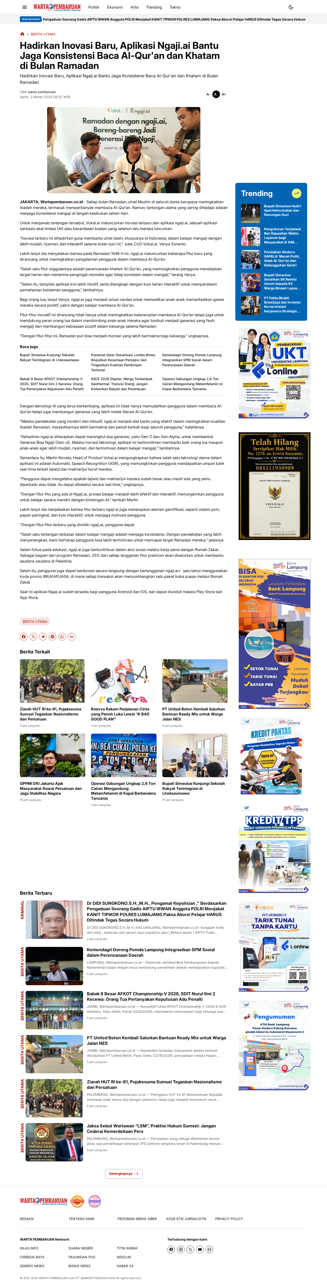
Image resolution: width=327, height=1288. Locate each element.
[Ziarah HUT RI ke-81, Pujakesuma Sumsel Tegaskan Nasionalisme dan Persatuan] (52, 681)
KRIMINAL (22, 909)
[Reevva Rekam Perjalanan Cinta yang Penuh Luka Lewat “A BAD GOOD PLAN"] (123, 681)
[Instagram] (181, 1249)
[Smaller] (208, 94)
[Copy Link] (71, 637)
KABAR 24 (125, 1266)
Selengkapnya (120, 1173)
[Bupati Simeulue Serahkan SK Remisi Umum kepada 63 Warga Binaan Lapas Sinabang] (250, 282)
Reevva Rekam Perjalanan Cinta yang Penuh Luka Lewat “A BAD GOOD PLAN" (120, 714)
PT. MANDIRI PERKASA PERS (95, 1278)
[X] (33, 637)
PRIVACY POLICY (229, 1219)
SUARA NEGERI (80, 1248)
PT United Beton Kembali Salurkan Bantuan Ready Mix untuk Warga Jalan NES (193, 714)
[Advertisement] (124, 848)
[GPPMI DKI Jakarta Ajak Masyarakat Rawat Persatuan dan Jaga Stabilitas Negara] (52, 755)
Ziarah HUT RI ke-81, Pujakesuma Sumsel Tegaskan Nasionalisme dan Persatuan (50, 714)
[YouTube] (200, 1249)
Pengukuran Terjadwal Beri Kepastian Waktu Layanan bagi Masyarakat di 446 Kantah (282, 235)
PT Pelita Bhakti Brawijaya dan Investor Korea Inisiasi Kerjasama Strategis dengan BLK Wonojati (282, 304)
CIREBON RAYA (32, 1257)
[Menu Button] (24, 7)
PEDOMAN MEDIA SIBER (137, 1219)
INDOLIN (124, 1257)
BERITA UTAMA (35, 621)
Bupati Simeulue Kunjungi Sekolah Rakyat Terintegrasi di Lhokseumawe (49, 357)
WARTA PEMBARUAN (53, 1278)
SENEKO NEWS (32, 1266)
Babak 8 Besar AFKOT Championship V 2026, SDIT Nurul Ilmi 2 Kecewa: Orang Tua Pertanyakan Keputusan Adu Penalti (52, 384)
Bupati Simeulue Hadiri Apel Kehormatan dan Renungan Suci (282, 210)
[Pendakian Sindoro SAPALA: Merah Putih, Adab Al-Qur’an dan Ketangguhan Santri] (250, 259)
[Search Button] (302, 6)
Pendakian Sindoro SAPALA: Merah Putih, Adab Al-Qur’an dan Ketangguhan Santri (282, 258)
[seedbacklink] (77, 1201)
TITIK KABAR (127, 1248)
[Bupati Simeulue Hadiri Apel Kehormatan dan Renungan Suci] (250, 213)
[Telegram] (43, 637)
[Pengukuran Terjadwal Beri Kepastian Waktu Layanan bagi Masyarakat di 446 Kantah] (250, 236)
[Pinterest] (52, 637)
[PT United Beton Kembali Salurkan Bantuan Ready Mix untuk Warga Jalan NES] (195, 681)
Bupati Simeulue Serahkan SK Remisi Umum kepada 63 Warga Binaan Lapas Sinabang (280, 281)
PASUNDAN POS (81, 1257)
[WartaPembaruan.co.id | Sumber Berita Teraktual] (57, 7)
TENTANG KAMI (81, 1219)
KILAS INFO (29, 1248)
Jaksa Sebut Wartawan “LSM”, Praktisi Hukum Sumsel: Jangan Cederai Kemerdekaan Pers (151, 1128)
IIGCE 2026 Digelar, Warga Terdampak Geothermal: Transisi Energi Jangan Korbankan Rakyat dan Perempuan (121, 384)
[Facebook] (24, 637)
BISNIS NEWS (79, 1266)
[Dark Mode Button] (291, 7)
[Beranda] (22, 34)
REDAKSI (27, 1219)
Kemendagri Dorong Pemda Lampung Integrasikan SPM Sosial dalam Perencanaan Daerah (192, 360)
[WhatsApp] (62, 637)
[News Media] (94, 1201)
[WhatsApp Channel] (209, 1249)
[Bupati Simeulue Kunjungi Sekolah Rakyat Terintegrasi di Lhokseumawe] (195, 755)
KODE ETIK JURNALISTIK (186, 1219)
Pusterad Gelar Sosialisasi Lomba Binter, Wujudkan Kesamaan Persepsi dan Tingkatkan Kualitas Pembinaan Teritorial (123, 362)
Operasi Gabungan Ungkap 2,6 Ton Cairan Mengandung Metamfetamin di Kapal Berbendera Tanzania (192, 384)
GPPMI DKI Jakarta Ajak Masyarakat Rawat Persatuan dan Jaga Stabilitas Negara (51, 788)
